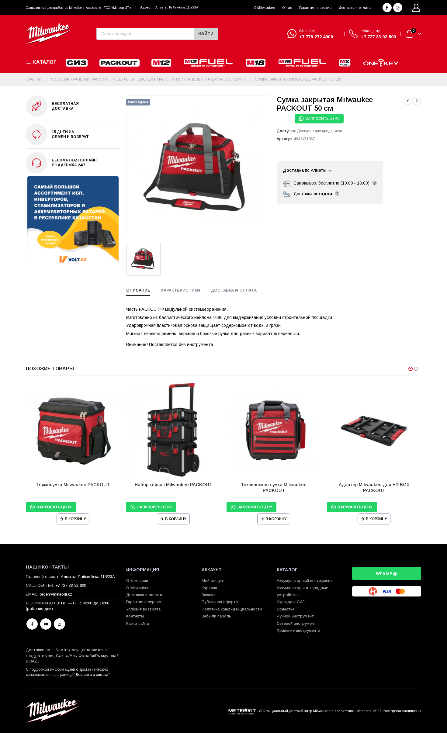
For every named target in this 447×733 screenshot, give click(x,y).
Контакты (135, 616)
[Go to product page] (73, 430)
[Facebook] (387, 7)
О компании (137, 580)
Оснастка (285, 609)
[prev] (408, 101)
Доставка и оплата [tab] (234, 290)
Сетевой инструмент (296, 623)
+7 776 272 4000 (316, 36)
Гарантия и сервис (315, 7)
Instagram (59, 624)
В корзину (75, 519)
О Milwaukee (264, 7)
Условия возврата (143, 609)
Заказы (208, 595)
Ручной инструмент (295, 616)
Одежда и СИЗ (291, 602)
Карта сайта (137, 623)
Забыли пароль (216, 616)
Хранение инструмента (298, 630)
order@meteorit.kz (56, 594)
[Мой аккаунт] (416, 8)
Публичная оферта (220, 602)
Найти (205, 33)
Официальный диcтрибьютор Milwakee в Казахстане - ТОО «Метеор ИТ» (78, 7)
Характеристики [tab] (180, 290)
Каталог (44, 62)
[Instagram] (397, 7)
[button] (410, 368)
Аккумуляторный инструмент (304, 580)
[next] (417, 101)
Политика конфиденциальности (232, 609)
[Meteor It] (242, 711)
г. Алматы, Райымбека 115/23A (175, 7)
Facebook (32, 624)
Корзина (209, 588)
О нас (287, 7)
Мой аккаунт (213, 580)
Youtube (45, 624)
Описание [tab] (138, 290)
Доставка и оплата (355, 7)
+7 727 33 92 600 (378, 36)
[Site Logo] (48, 33)
